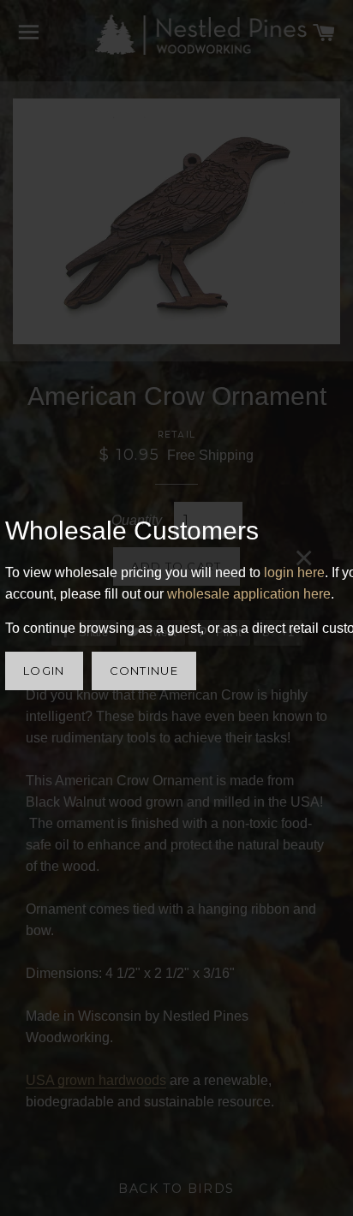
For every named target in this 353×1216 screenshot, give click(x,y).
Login (44, 670)
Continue (144, 670)
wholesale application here (249, 594)
